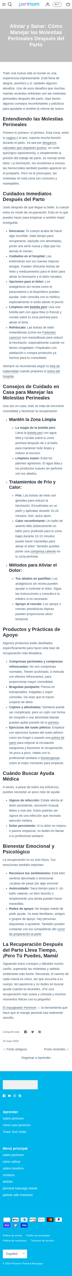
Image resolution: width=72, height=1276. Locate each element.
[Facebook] (4, 1095)
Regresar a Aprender (36, 1058)
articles (8, 1181)
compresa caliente (43, 551)
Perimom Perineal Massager (27, 1263)
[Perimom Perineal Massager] (29, 4)
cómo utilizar (11, 1161)
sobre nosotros (13, 1168)
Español (11, 1254)
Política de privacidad (38, 1235)
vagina (11, 138)
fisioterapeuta (50, 758)
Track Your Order (15, 1132)
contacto (9, 1175)
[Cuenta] (47, 4)
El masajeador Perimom (19, 1007)
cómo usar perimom (17, 1125)
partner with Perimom (18, 1195)
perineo (53, 722)
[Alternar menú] (4, 4)
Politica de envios (12, 1235)
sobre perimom (13, 1118)
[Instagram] (14, 1095)
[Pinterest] (20, 1095)
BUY (57, 4)
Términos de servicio (42, 1240)
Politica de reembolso (15, 1240)
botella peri (38, 307)
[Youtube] (9, 1095)
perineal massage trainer (20, 1188)
